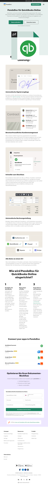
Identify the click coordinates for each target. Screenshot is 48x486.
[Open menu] (43, 4)
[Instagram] (27, 479)
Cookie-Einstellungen (24, 476)
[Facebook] (21, 479)
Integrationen (21, 448)
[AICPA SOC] (23, 470)
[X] (24, 479)
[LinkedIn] (18, 479)
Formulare (6, 442)
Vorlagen (20, 435)
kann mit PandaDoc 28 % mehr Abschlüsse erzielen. (27, 422)
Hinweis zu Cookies (29, 474)
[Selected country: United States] (26, 395)
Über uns (6, 456)
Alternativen (20, 446)
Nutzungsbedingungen (21, 474)
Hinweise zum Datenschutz (12, 474)
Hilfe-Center (27, 0)
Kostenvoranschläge (8, 433)
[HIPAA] (20, 470)
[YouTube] (29, 479)
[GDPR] (25, 470)
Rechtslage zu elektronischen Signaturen (24, 443)
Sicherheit (34, 435)
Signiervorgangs (16, 96)
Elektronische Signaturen (9, 440)
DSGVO (39, 474)
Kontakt (5, 459)
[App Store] (28, 465)
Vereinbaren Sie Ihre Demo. (24, 409)
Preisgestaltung (35, 433)
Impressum (36, 474)
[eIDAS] (28, 470)
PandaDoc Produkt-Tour (23, 433)
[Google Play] (20, 465)
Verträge (5, 438)
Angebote (6, 435)
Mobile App (34, 438)
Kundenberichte (21, 440)
